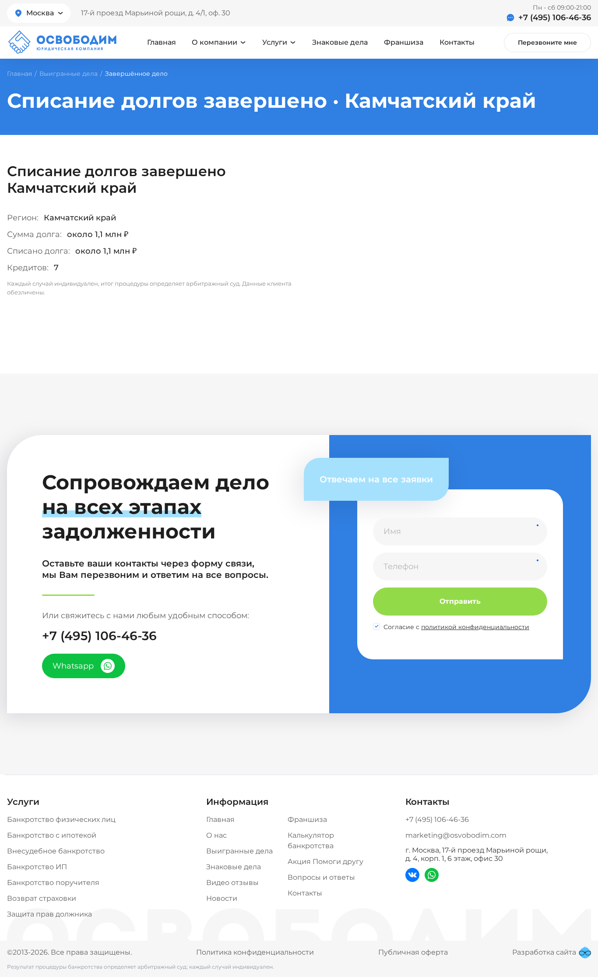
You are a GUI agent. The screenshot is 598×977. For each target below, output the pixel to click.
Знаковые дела (340, 42)
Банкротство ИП (37, 867)
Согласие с (456, 627)
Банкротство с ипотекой (51, 835)
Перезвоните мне (547, 42)
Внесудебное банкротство (56, 851)
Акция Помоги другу (325, 861)
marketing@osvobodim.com (456, 835)
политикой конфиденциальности (475, 627)
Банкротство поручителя (53, 882)
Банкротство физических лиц (61, 819)
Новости (221, 898)
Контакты (457, 42)
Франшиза (403, 42)
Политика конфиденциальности (255, 952)
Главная (161, 42)
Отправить (460, 601)
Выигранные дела (68, 74)
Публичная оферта (413, 952)
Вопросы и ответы (321, 877)
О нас (216, 835)
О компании (214, 42)
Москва (40, 13)
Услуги (274, 42)
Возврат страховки (41, 898)
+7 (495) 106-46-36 (554, 17)
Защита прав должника (49, 914)
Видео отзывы (232, 882)
